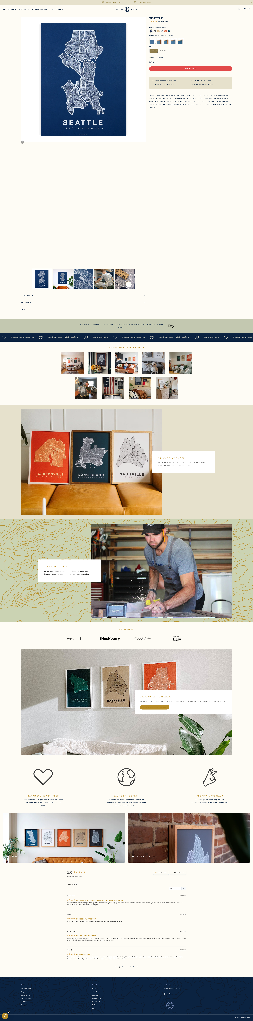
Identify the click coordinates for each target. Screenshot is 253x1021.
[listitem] (112, 2)
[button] (5, 1016)
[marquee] (126, 337)
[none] (42, 279)
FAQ (94, 988)
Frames (23, 1005)
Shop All (56, 9)
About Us (95, 992)
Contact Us (96, 998)
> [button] (137, 967)
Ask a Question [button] (162, 873)
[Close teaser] (9, 1012)
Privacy (95, 1008)
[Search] (249, 9)
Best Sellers (9, 9)
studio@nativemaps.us (174, 989)
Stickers (24, 1002)
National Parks (39, 9)
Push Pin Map (26, 998)
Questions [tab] (71, 884)
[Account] (239, 9)
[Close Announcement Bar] (251, 2)
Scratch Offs (26, 988)
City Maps (24, 9)
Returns (95, 1005)
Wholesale (96, 1002)
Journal (95, 995)
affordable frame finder (154, 707)
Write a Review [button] (179, 873)
